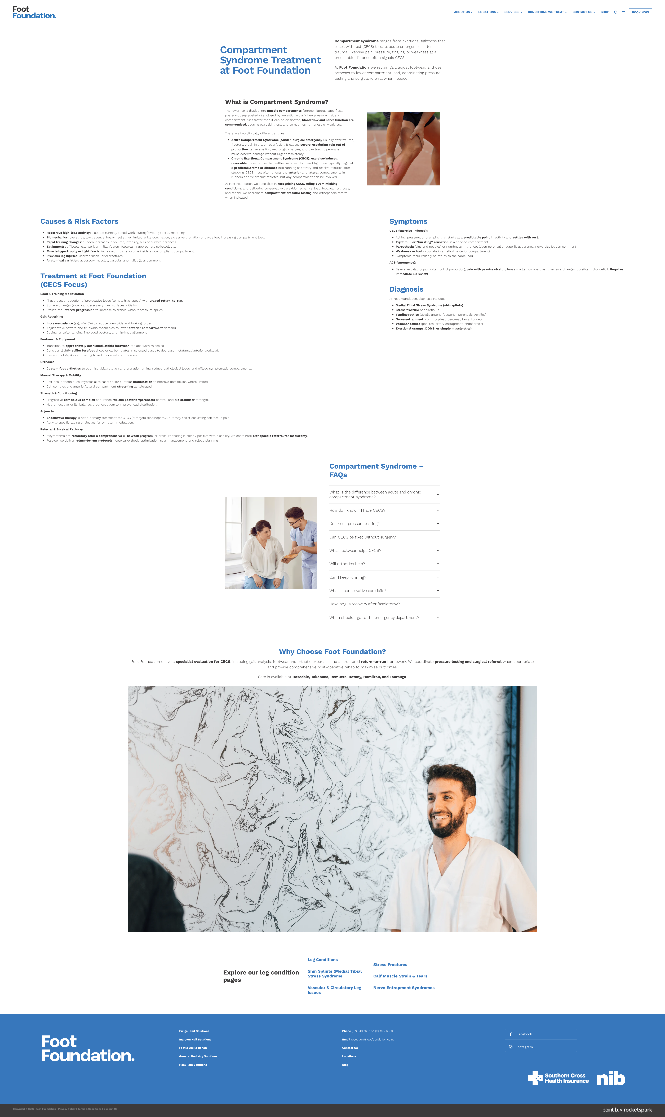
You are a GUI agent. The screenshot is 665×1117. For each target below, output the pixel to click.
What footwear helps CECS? (355, 550)
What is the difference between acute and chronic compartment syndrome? (375, 494)
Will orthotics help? (347, 564)
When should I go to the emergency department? (374, 617)
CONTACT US (583, 12)
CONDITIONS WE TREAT (546, 12)
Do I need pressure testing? (354, 523)
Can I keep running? (347, 577)
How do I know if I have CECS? (357, 510)
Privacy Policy (67, 1109)
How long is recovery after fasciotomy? (364, 604)
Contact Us (110, 1109)
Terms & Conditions (89, 1109)
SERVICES (512, 12)
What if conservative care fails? (357, 590)
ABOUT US (462, 12)
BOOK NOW (640, 12)
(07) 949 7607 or (363, 1031)
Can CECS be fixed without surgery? (362, 537)
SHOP (605, 12)
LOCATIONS (487, 12)
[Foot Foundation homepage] (77, 12)
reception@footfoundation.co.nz (372, 1039)
